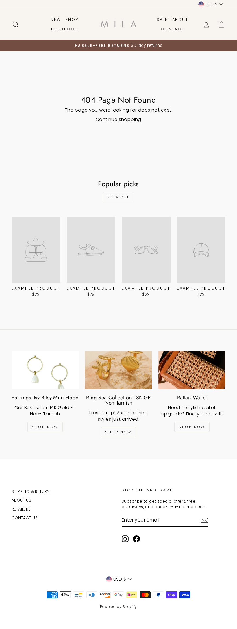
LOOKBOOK (64, 29)
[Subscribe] (204, 520)
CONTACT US (25, 518)
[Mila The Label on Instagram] (125, 538)
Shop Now (45, 426)
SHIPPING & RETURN (31, 491)
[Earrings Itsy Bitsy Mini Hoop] (45, 370)
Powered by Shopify (118, 606)
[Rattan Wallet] (191, 370)
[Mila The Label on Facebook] (136, 538)
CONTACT (172, 29)
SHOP (71, 19)
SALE (162, 19)
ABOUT (180, 19)
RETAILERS (21, 509)
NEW (56, 19)
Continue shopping (118, 119)
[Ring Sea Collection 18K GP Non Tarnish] (118, 370)
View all (118, 197)
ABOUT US (21, 500)
